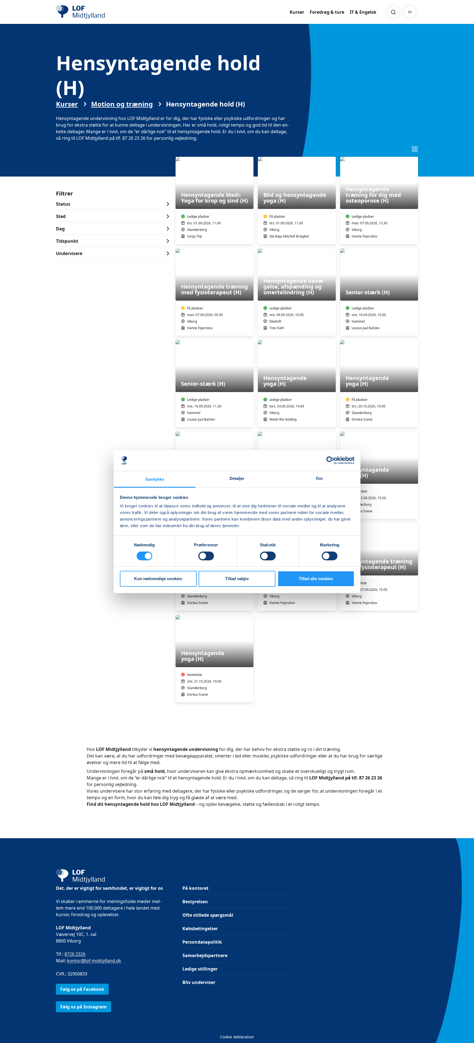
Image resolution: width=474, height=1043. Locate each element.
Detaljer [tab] (237, 478)
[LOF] (96, 12)
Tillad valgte (237, 578)
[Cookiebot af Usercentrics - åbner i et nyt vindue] (330, 460)
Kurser (297, 12)
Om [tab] (319, 478)
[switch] (206, 556)
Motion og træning (122, 104)
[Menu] (410, 12)
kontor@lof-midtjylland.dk (94, 961)
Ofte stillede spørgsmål (207, 915)
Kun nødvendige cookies (158, 578)
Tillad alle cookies (316, 578)
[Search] (393, 12)
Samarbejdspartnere (204, 955)
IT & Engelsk (363, 12)
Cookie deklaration (237, 1036)
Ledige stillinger (200, 969)
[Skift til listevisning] (414, 149)
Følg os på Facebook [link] (82, 989)
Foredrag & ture (327, 12)
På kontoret (195, 888)
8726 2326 (74, 954)
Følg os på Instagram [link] (83, 1007)
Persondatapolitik (202, 942)
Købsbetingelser (200, 928)
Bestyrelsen (195, 902)
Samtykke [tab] (154, 479)
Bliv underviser (198, 982)
